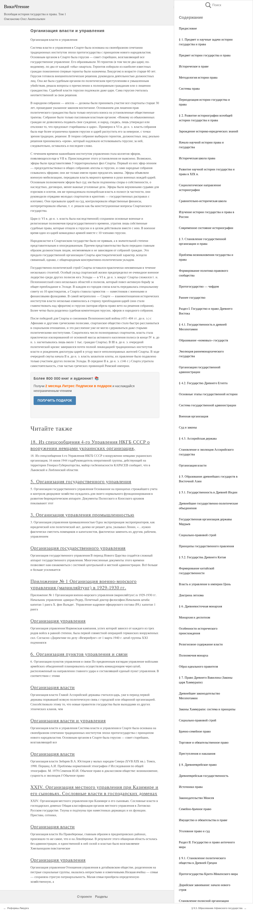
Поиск (212, 5)
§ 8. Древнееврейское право (198, 764)
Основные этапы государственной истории (208, 394)
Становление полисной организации (204, 901)
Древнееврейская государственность (203, 775)
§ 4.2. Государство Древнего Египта (203, 383)
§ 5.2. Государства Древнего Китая (202, 557)
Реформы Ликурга (18, 908)
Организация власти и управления (68, 720)
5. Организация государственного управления (80, 481)
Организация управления (58, 621)
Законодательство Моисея (196, 798)
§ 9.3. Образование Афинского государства (217, 908)
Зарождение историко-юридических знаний (208, 131)
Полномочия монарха (193, 655)
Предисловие (188, 28)
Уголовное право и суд (194, 831)
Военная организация (193, 416)
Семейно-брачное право (195, 809)
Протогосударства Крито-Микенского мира (208, 874)
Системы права (189, 88)
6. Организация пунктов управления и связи (79, 654)
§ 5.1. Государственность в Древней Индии (208, 492)
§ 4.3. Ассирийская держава (198, 438)
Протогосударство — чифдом (199, 286)
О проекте (84, 896)
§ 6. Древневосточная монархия (200, 606)
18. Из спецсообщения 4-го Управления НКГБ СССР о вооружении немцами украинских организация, (90, 445)
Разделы (101, 896)
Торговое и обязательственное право (203, 742)
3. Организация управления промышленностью (82, 514)
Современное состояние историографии (206, 228)
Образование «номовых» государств (203, 340)
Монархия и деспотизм (194, 617)
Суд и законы (188, 427)
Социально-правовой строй (197, 535)
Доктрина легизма (191, 595)
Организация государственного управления (78, 548)
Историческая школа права (197, 158)
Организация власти (193, 465)
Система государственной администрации (207, 405)
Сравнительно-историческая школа (203, 201)
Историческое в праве (194, 66)
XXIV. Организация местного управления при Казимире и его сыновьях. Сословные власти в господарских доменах (94, 790)
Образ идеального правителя (198, 666)
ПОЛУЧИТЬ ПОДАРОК (55, 400)
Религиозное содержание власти (201, 644)
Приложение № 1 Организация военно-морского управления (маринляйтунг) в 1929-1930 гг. (83, 584)
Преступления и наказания (197, 753)
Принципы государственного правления (206, 546)
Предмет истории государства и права (204, 55)
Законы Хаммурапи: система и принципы (207, 709)
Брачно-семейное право (195, 731)
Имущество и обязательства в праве (203, 820)
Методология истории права (198, 77)
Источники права (191, 787)
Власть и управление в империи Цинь (205, 584)
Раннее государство (192, 297)
